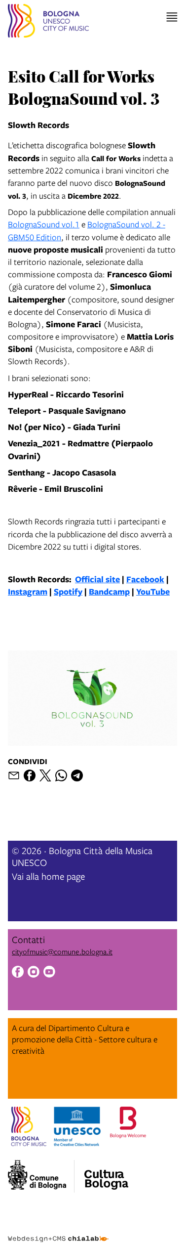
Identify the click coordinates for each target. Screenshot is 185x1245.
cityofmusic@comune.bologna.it (62, 951)
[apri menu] (172, 17)
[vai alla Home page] (48, 22)
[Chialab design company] (58, 1231)
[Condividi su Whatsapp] (61, 775)
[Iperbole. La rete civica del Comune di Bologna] (41, 1176)
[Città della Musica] (106, 1173)
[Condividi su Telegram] (77, 775)
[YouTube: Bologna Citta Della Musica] (49, 973)
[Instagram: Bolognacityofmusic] (33, 973)
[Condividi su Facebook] (30, 775)
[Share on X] (45, 775)
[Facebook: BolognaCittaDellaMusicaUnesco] (18, 973)
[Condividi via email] (14, 775)
